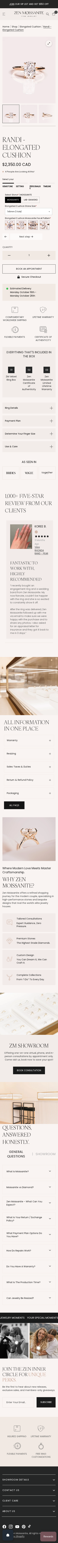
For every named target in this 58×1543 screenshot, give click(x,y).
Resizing (11, 753)
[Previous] (4, 1340)
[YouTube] (17, 1527)
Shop (14, 26)
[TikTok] (30, 1527)
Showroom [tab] (46, 1154)
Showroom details (15, 1479)
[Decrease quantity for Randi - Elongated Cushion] (9, 255)
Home (6, 26)
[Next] (54, 1340)
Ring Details (11, 407)
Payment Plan (13, 420)
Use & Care (11, 446)
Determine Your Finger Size (20, 433)
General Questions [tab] (16, 1154)
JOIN (11, 4)
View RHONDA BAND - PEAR (41, 550)
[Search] (47, 14)
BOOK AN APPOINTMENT (29, 268)
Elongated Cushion (30, 26)
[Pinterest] (24, 1527)
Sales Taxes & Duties (19, 766)
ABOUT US (8, 1511)
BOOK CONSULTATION (29, 1070)
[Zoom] (49, 43)
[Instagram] (11, 1527)
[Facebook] (4, 1527)
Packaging (13, 793)
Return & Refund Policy (20, 780)
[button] (14, 805)
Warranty (12, 740)
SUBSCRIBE (46, 1402)
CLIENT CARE (10, 1500)
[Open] (7, 1535)
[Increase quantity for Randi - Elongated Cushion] (49, 255)
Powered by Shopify (13, 1536)
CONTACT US (10, 1490)
